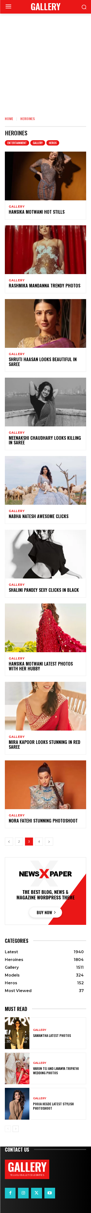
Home (9, 118)
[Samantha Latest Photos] (17, 1033)
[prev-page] (9, 842)
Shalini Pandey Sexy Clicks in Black (44, 590)
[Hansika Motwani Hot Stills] (45, 176)
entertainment (17, 143)
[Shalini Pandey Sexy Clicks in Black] (45, 554)
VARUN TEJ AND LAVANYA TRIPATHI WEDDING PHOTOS (56, 1070)
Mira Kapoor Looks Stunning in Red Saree (44, 744)
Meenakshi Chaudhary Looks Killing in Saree (45, 440)
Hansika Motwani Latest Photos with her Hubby (41, 666)
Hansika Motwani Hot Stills (37, 212)
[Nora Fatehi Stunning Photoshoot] (45, 784)
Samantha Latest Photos (52, 1035)
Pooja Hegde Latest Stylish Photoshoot (53, 1106)
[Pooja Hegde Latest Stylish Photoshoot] (17, 1104)
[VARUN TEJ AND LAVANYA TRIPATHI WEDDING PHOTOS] (17, 1068)
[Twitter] (36, 1193)
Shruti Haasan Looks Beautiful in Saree (43, 361)
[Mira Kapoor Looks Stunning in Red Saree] (45, 706)
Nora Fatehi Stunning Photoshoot (43, 820)
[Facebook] (10, 1193)
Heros (53, 143)
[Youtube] (49, 1193)
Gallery (38, 143)
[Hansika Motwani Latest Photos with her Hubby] (45, 627)
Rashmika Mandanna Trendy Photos (44, 285)
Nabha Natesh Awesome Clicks (38, 516)
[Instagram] (23, 1193)
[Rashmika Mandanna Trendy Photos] (45, 249)
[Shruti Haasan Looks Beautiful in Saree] (45, 323)
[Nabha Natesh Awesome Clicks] (45, 480)
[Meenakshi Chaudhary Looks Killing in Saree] (45, 402)
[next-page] (49, 842)
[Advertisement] (45, 61)
